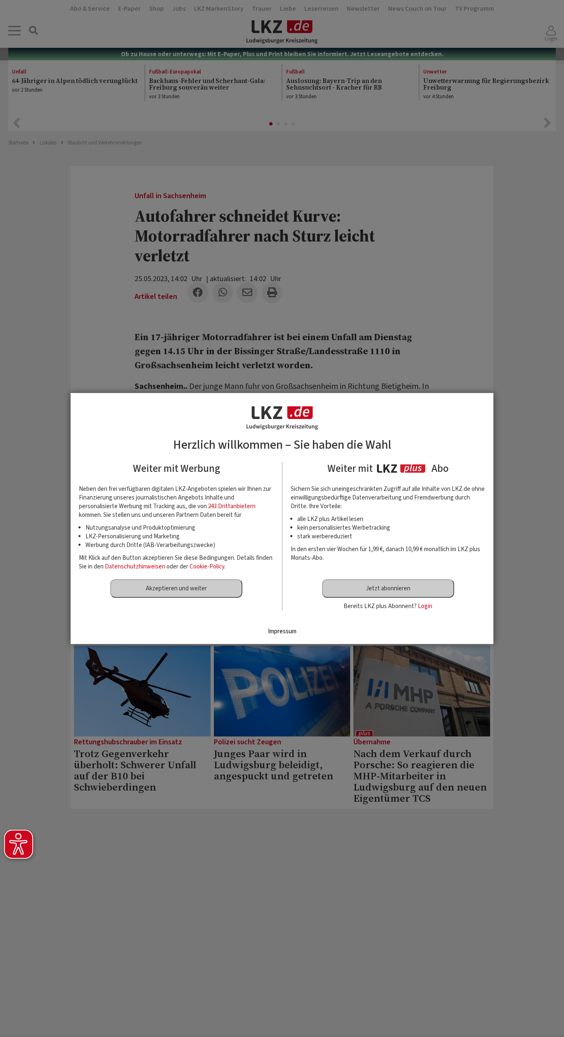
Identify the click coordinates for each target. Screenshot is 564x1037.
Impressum (282, 631)
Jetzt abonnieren (388, 588)
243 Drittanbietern (232, 506)
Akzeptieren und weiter (176, 588)
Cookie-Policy (207, 566)
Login (425, 606)
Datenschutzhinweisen (135, 566)
